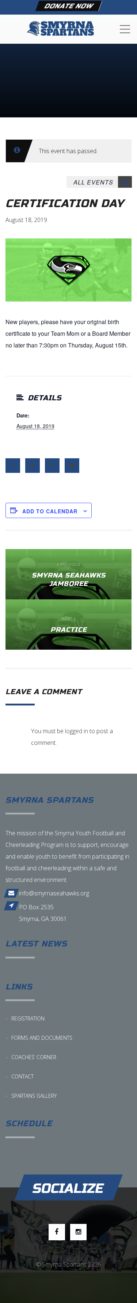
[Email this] (72, 465)
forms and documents (41, 1037)
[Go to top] (69, 1187)
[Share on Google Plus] (52, 465)
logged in (76, 731)
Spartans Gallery (34, 1095)
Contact (22, 1076)
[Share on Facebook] (12, 465)
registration (28, 1018)
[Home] (60, 29)
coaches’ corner (33, 1057)
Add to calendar (49, 511)
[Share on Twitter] (32, 465)
